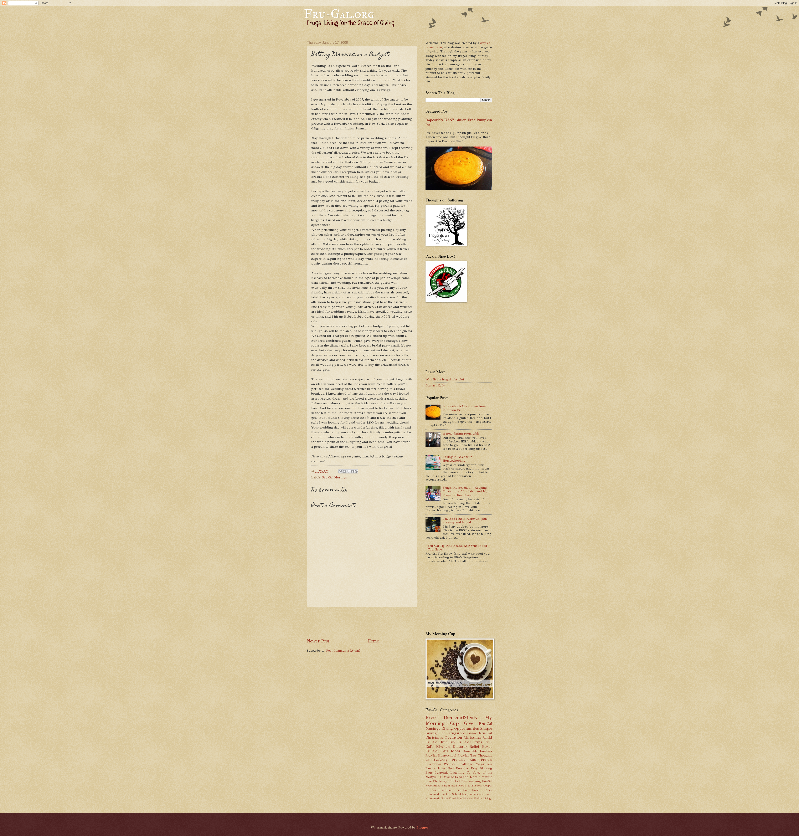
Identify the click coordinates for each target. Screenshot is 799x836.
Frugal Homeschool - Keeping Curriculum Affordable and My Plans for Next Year (465, 491)
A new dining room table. (461, 433)
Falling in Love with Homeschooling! (457, 458)
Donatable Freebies (477, 751)
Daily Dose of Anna (477, 790)
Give (469, 723)
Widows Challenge (458, 764)
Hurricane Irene (450, 790)
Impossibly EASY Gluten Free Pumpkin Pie (464, 408)
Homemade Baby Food (441, 798)
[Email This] (340, 471)
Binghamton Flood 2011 (457, 785)
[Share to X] (348, 471)
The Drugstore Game (458, 733)
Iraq (465, 794)
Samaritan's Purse (480, 794)
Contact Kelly (435, 385)
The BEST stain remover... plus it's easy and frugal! (465, 520)
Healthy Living (482, 798)
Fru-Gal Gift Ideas (443, 751)
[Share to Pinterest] (356, 471)
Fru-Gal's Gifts (464, 759)
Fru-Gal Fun (437, 742)
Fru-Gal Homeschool (441, 755)
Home (373, 641)
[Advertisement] (382, 622)
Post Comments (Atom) (343, 650)
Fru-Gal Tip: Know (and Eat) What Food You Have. (457, 547)
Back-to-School (451, 794)
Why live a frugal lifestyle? (445, 379)
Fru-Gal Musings (334, 477)
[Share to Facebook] (352, 471)
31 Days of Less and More (457, 777)
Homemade (433, 794)
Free (431, 717)
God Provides (458, 768)
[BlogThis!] (344, 471)
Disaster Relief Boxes (472, 746)
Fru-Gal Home (465, 798)
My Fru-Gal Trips (466, 742)
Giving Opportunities (460, 728)
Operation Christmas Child (468, 737)
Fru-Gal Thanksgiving (465, 781)
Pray (474, 768)
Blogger (422, 827)
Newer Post (318, 641)
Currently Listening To (452, 772)
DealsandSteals (460, 717)
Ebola (478, 785)
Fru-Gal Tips (467, 755)
